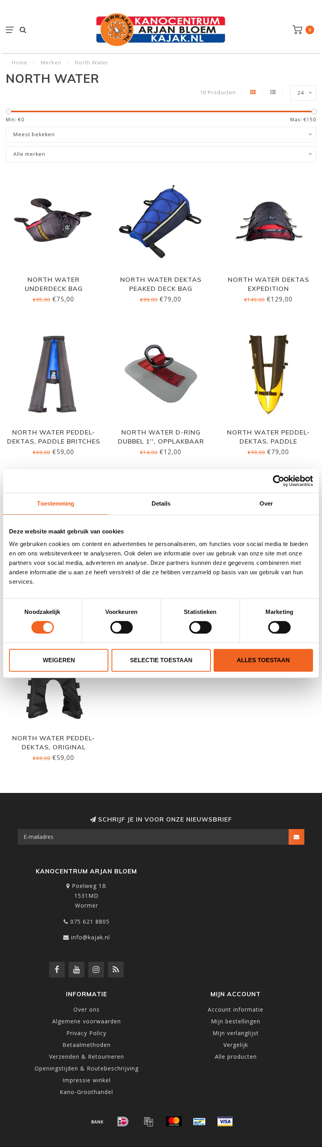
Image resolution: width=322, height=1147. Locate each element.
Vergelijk (235, 1044)
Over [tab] (266, 503)
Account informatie (235, 1009)
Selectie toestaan (161, 660)
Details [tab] (161, 503)
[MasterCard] (174, 1121)
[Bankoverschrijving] (97, 1121)
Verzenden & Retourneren (86, 1056)
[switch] (121, 627)
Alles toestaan (263, 660)
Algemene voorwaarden (86, 1021)
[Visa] (225, 1121)
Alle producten (236, 1056)
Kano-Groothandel (86, 1092)
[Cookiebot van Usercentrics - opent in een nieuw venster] (278, 481)
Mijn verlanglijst (235, 1033)
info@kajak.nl (90, 937)
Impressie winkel (86, 1080)
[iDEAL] (123, 1121)
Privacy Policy (86, 1033)
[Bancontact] (199, 1121)
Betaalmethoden (86, 1044)
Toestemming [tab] (55, 503)
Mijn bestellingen (235, 1021)
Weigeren (59, 660)
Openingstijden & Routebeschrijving (87, 1068)
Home (19, 62)
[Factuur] (148, 1121)
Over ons (86, 1009)
